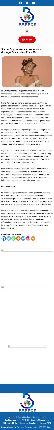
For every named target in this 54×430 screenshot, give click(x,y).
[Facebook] (20, 3)
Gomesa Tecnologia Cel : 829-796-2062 (34, 427)
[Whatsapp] (13, 238)
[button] (27, 31)
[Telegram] (23, 238)
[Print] (18, 238)
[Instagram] (28, 238)
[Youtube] (33, 3)
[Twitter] (8, 238)
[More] (33, 238)
